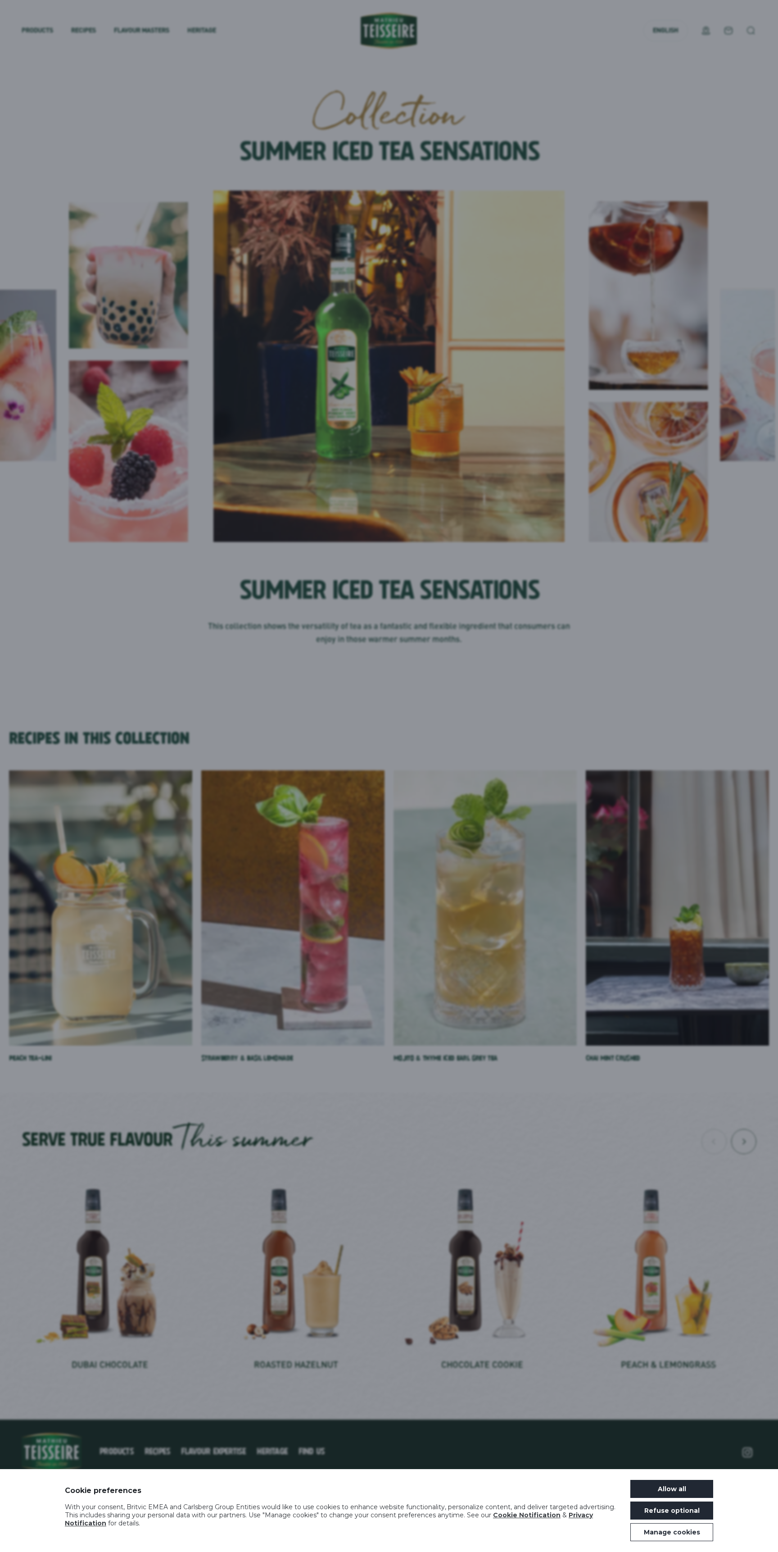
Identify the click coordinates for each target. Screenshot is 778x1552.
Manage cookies (672, 1532)
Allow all (672, 1489)
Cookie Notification (527, 1515)
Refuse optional (672, 1510)
